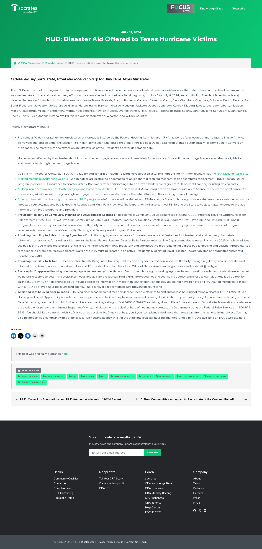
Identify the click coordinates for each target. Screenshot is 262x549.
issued (227, 95)
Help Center (152, 507)
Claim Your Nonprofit (111, 483)
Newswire (239, 8)
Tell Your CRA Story (111, 478)
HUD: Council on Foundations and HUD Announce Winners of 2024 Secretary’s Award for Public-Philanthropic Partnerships (104, 399)
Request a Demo (64, 497)
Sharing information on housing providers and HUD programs (59, 199)
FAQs (196, 502)
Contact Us (131, 542)
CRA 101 (104, 488)
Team (196, 483)
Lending (146, 376)
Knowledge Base (211, 8)
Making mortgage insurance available (43, 178)
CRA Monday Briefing (158, 493)
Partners (198, 488)
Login (144, 542)
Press (196, 497)
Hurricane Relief (124, 376)
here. (65, 353)
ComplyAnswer (63, 488)
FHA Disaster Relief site (232, 173)
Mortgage (165, 376)
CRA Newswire (31, 63)
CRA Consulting (63, 493)
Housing (88, 376)
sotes (150, 478)
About (197, 478)
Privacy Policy (105, 542)
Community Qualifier (66, 478)
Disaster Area (29, 376)
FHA (73, 376)
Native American (189, 376)
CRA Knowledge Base (158, 483)
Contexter (60, 483)
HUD (103, 376)
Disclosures (87, 542)
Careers (198, 493)
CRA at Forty (153, 502)
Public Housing (216, 376)
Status (119, 542)
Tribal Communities (32, 382)
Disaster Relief (54, 63)
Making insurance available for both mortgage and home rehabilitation (65, 189)
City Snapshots (154, 497)
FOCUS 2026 (153, 512)
